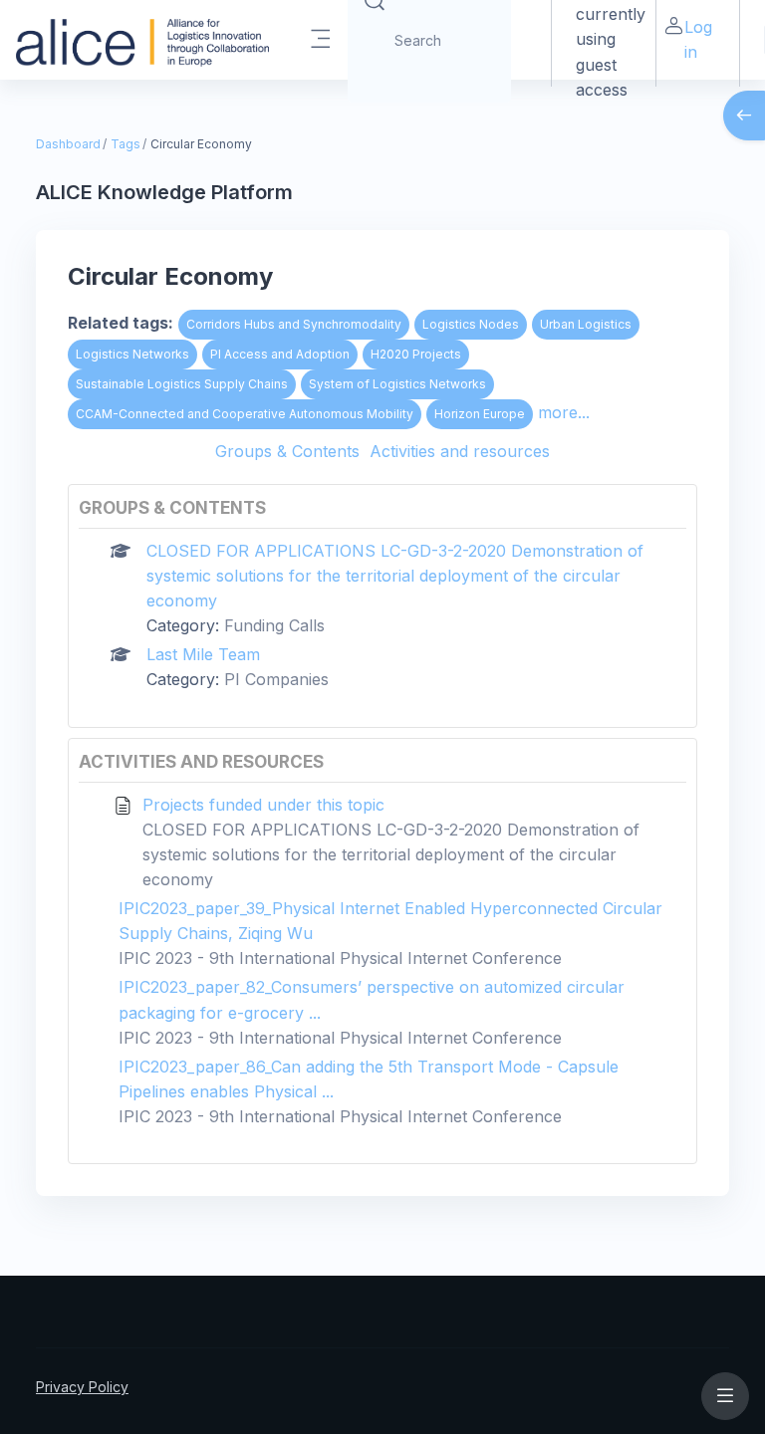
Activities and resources (460, 451)
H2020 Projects (416, 354)
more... (564, 412)
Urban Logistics (586, 324)
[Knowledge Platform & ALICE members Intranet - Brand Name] (142, 40)
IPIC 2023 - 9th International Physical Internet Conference (340, 958)
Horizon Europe (479, 413)
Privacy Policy (82, 1386)
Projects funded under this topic (263, 805)
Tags (125, 143)
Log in (698, 39)
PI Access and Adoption (280, 354)
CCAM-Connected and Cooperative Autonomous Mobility (244, 413)
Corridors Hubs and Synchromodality (293, 324)
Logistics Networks (132, 354)
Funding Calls (274, 625)
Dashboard (68, 143)
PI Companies (276, 679)
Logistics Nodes (470, 324)
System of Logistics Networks (397, 383)
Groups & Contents (287, 451)
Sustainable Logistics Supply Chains (182, 383)
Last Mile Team (203, 654)
